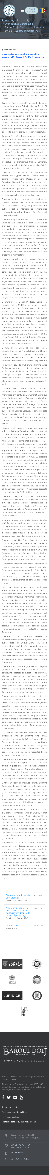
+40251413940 (17, 1152)
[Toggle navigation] (22, 10)
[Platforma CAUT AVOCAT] (12, 963)
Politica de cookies (10, 1117)
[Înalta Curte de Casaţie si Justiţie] (12, 979)
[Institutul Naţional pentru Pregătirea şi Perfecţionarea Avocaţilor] (37, 979)
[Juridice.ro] (12, 995)
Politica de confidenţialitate (14, 1112)
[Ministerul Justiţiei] (37, 995)
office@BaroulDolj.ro (19, 1159)
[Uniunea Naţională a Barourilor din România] (37, 963)
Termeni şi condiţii (10, 1107)
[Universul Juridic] (24, 1011)
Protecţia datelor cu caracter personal (19, 1122)
